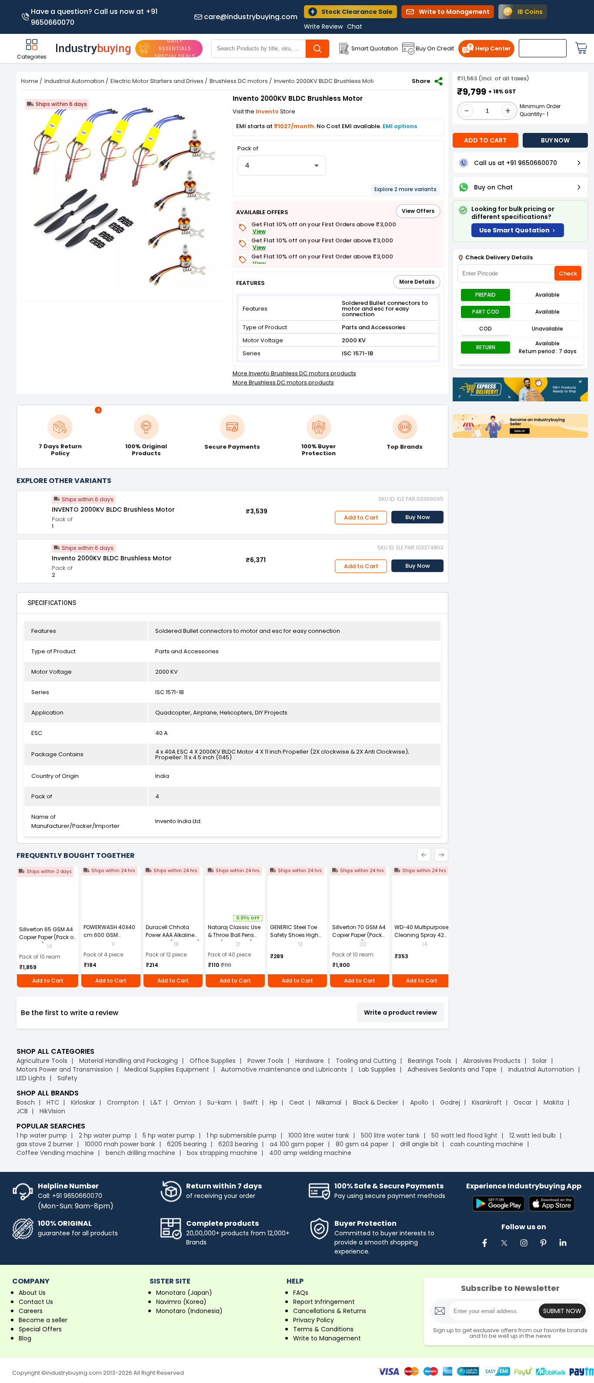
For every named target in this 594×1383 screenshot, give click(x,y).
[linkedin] (562, 1247)
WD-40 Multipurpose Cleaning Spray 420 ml (421, 934)
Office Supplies (213, 1060)
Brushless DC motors (239, 81)
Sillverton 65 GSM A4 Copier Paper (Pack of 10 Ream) (47, 937)
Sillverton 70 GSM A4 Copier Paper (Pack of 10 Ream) (359, 934)
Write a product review (400, 1012)
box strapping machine (222, 1152)
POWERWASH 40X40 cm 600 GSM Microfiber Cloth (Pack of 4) (109, 938)
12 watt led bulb (532, 1135)
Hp (273, 1102)
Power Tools (265, 1060)
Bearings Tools (429, 1060)
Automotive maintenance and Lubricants (284, 1069)
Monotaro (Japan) (184, 1292)
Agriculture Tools (42, 1060)
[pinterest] (543, 1247)
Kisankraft (487, 1102)
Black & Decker (375, 1102)
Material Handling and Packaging (128, 1060)
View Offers (418, 211)
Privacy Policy (313, 1320)
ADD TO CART (485, 140)
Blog (25, 1338)
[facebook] (484, 1247)
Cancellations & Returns (329, 1311)
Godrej (450, 1102)
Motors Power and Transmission (65, 1069)
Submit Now (562, 1311)
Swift (250, 1102)
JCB (22, 1111)
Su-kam (219, 1102)
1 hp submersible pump (242, 1135)
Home (29, 81)
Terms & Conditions (323, 1329)
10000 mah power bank (120, 1144)
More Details (416, 281)
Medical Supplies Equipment (166, 1069)
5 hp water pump (169, 1135)
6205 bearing (187, 1144)
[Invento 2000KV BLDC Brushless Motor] (34, 557)
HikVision (52, 1111)
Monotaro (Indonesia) (189, 1311)
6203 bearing (238, 1144)
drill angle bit (419, 1144)
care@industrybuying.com (250, 16)
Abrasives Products (492, 1060)
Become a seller (43, 1320)
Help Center (493, 48)
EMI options (400, 126)
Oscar (523, 1102)
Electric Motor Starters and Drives (157, 81)
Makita (554, 1102)
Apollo (419, 1102)
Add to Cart (361, 517)
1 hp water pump (42, 1135)
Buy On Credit (435, 48)
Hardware (309, 1060)
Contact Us (36, 1301)
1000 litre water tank (318, 1135)
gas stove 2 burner (45, 1144)
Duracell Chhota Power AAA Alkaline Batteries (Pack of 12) (173, 934)
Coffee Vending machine (55, 1152)
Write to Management (327, 1338)
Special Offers (40, 1329)
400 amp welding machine (310, 1152)
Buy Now (417, 517)
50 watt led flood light (464, 1135)
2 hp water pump (105, 1135)
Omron (184, 1102)
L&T (156, 1102)
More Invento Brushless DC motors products (294, 373)
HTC (53, 1102)
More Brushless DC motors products (283, 382)
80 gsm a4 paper (362, 1144)
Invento (268, 111)
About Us (32, 1292)
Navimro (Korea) (181, 1301)
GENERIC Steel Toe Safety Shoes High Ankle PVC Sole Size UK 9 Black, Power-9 (295, 938)
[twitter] (504, 1247)
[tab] (52, 602)
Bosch (26, 1102)
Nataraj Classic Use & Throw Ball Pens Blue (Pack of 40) (234, 934)
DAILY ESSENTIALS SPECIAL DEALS (174, 48)
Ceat (296, 1102)
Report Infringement (324, 1301)
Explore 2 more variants (405, 189)
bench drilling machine (140, 1152)
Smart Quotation (374, 48)
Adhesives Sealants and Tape (452, 1069)
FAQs (300, 1292)
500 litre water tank (390, 1135)
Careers (31, 1311)
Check (568, 273)
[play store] (498, 1204)
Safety (67, 1078)
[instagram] (523, 1247)
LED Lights (31, 1078)
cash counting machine (486, 1144)
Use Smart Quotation (514, 230)
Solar (540, 1060)
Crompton (123, 1102)
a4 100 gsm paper (297, 1144)
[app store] (551, 1204)
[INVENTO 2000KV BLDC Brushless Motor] (34, 508)
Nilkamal (328, 1102)
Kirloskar (83, 1102)
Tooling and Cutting (366, 1060)
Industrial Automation (74, 81)
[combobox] (282, 165)
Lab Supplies (377, 1069)
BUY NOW (555, 140)
